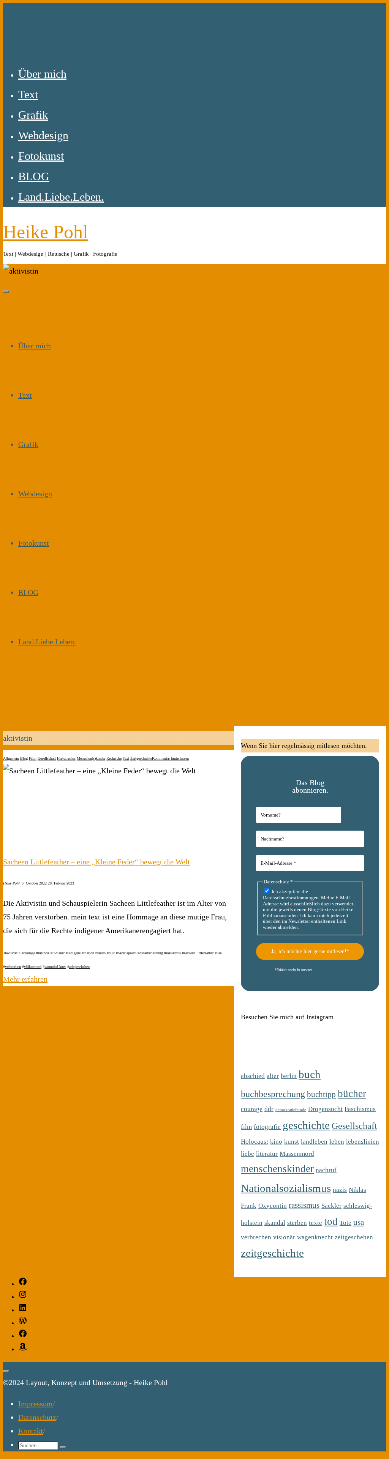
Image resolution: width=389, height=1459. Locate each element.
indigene (74, 953)
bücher (352, 1093)
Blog (24, 758)
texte (315, 1222)
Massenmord (297, 1153)
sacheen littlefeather (198, 953)
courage (29, 953)
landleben (314, 1141)
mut (112, 953)
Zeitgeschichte (141, 758)
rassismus (173, 953)
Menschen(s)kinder (91, 758)
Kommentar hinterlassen (170, 758)
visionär (284, 1237)
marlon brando (95, 953)
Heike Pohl (45, 231)
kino (276, 1141)
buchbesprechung (273, 1094)
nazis (340, 1189)
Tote (345, 1222)
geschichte (306, 1125)
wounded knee (55, 967)
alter (273, 1076)
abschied (253, 1076)
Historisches (66, 758)
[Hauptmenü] (6, 291)
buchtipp (321, 1094)
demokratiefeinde (290, 1110)
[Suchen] (63, 1447)
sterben (297, 1222)
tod (331, 1221)
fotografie (267, 1126)
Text (126, 758)
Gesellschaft (47, 758)
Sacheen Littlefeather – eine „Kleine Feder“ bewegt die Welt (96, 862)
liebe (247, 1153)
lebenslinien (362, 1141)
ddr (269, 1109)
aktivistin (13, 953)
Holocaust (254, 1141)
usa (219, 953)
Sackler (331, 1205)
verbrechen (13, 967)
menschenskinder (277, 1168)
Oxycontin (272, 1205)
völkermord (32, 967)
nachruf (326, 1170)
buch (310, 1074)
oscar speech (127, 953)
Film (32, 758)
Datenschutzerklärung (329, 970)
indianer (58, 953)
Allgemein (11, 758)
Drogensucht (325, 1109)
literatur (267, 1153)
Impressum (35, 1403)
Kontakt (30, 1431)
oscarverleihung (151, 953)
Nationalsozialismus (286, 1188)
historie (43, 953)
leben (336, 1141)
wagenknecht (315, 1237)
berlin (289, 1076)
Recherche (114, 758)
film (246, 1126)
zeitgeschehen (79, 967)
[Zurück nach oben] (6, 1371)
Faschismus (360, 1109)
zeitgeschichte (272, 1253)
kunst (291, 1141)
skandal (274, 1222)
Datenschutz (37, 1417)
